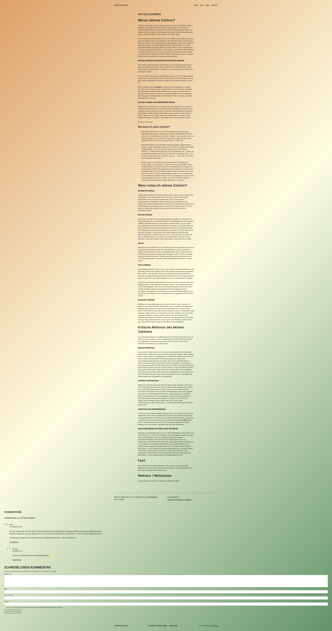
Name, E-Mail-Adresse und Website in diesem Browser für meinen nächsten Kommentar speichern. (34, 607)
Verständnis (152, 497)
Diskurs (170, 500)
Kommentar (8, 574)
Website (6, 601)
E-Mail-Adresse (8, 595)
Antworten (14, 542)
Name (5, 589)
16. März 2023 (17, 551)
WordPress (214, 625)
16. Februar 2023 (16, 527)
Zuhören (187, 500)
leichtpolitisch (121, 5)
